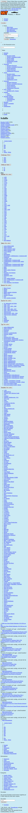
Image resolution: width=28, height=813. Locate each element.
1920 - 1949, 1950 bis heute (11, 310)
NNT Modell (7, 547)
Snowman (6, 590)
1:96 (5, 239)
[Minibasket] (1, 42)
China (5, 253)
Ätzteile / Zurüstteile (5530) (10, 786)
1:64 (5, 227)
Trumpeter (6, 608)
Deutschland (7, 254)
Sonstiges (9, 95)
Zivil (5, 296)
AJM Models (7, 404)
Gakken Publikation (9, 473)
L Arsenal (6, 511)
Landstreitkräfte (7, 349)
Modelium (6, 538)
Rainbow (6, 570)
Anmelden (3, 23)
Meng (5, 526)
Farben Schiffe (10, 60)
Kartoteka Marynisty (9, 507)
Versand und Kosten (9, 763)
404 (5, 145)
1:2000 (5, 195)
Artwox (6, 417)
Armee (5, 72)
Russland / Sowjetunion (9, 272)
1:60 (5, 225)
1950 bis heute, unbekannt (10, 314)
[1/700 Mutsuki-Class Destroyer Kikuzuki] (11, 672)
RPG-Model (7, 580)
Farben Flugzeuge (11, 69)
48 (4, 170)
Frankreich (6, 257)
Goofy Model (7, 479)
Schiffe (5, 54)
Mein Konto (10, 27)
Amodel (6, 410)
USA (5, 277)
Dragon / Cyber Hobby (9, 446)
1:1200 (5, 180)
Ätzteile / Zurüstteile (9, 103)
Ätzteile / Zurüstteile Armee (13, 75)
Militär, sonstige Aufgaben (10, 292)
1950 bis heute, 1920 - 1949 (11, 313)
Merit (5, 528)
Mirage (5, 532)
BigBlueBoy (7, 424)
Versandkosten (14, 807)
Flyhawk (6, 464)
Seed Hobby (7, 585)
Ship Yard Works (8, 587)
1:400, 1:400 (7, 209)
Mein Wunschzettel (8, 752)
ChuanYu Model (8, 435)
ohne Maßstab (7, 240)
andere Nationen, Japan (9, 248)
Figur (5, 335)
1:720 (5, 232)
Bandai (5, 420)
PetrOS (5, 560)
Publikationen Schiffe (12, 61)
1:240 (5, 197)
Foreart (5, 466)
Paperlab (6, 557)
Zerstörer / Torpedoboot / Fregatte (12, 380)
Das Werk (6, 441)
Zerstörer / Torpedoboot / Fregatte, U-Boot (14, 382)
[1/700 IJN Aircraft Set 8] (7, 713)
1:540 (5, 222)
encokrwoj (6, 453)
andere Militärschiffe (9, 246)
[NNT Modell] (12, 14)
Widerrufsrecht (7, 764)
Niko (5, 546)
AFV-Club (6, 398)
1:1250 (5, 183)
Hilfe (5, 746)
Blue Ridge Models (8, 427)
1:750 (5, 235)
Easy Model (7, 448)
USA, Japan (7, 281)
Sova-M (6, 591)
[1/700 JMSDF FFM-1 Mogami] (9, 655)
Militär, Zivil (7, 293)
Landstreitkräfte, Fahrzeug (10, 351)
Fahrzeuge (6, 81)
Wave (5, 612)
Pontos (5, 566)
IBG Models (7, 490)
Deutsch (6, 19)
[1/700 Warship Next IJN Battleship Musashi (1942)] (14, 631)
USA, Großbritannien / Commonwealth (13, 279)
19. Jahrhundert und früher (10, 303)
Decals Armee (10, 76)
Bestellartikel (10, 98)
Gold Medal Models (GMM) (11, 477)
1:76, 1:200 (6, 236)
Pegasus (6, 559)
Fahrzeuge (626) (8, 779)
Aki (5, 407)
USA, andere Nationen (9, 278)
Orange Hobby (7, 554)
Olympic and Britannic (9, 553)
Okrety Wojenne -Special (10, 552)
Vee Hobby (6, 609)
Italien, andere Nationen (9, 270)
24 (4, 169)
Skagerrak (9, 62)
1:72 (5, 230)
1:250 (5, 198)
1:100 (5, 178)
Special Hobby (7, 594)
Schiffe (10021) (7, 775)
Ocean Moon (7, 549)
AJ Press (6, 401)
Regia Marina (7, 571)
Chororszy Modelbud (9, 434)
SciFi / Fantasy (7, 89)
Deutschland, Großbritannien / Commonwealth (15, 256)
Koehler (6, 508)
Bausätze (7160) (8, 785)
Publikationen (7, 106)
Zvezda (5, 620)
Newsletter (6, 770)
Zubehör (6, 92)
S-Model (6, 581)
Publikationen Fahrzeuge (13, 88)
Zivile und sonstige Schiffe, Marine (12, 385)
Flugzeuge (6, 64)
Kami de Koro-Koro (9, 504)
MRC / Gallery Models (9, 540)
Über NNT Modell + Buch (10, 768)
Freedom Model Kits (9, 469)
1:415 (5, 211)
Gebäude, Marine (8, 344)
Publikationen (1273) (9, 789)
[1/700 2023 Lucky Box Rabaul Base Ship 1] (12, 695)
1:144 (5, 184)
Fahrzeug (6, 331)
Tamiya (5, 602)
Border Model (7, 429)
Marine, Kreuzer (8, 359)
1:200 (5, 194)
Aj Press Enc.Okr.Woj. (9, 403)
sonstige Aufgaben (8, 295)
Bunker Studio (7, 432)
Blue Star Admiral (8, 428)
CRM (5, 439)
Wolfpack (6, 615)
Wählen (5, 155)
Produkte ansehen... (5, 123)
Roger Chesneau (8, 578)
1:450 (5, 215)
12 (5, 164)
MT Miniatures (7, 542)
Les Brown (6, 514)
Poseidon (6, 567)
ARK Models (7, 414)
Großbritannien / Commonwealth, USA (13, 265)
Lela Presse (6, 512)
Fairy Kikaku (7, 457)
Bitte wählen (6, 174)
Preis (5, 160)
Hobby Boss (7, 484)
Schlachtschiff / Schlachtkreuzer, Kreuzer (14, 376)
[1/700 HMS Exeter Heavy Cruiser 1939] (11, 648)
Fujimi (5, 470)
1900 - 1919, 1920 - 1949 (10, 306)
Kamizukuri (7, 505)
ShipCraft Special (8, 588)
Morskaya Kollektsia (9, 539)
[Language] (1, 16)
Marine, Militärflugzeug (9, 362)
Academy (6, 396)
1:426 (5, 212)
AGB (5, 760)
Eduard (5, 450)
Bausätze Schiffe (11, 55)
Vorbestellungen (11, 99)
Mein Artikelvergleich (12, 28)
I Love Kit (6, 488)
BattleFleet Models (8, 421)
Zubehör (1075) (8, 782)
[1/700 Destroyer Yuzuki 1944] (8, 664)
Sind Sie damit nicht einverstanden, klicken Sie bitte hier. (11, 9)
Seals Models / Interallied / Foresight (13, 584)
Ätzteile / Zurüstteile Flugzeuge (14, 67)
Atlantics (6, 418)
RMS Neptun (7, 577)
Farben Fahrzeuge (11, 86)
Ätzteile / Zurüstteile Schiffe (14, 57)
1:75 (5, 233)
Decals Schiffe (10, 58)
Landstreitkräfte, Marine (10, 352)
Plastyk (5, 564)
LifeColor (6, 516)
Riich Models (7, 574)
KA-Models (7, 498)
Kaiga (5, 500)
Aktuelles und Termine (9, 767)
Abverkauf (9, 100)
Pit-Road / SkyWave (9, 563)
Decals (5, 105)
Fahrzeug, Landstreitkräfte (10, 333)
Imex (5, 494)
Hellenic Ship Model (9, 481)
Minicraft (6, 531)
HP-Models (6, 486)
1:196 (5, 192)
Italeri (5, 267)
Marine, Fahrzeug (8, 355)
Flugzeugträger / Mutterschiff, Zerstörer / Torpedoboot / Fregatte (14, 340)
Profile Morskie (7, 568)
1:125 (5, 181)
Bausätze (6, 102)
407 (5, 734)
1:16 (5, 187)
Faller (5, 459)
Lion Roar (6, 519)
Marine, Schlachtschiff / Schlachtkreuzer (14, 363)
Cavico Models (7, 251)
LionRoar (6, 521)
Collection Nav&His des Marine (12, 438)
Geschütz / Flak (7, 258)
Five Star (6, 462)
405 (5, 146)
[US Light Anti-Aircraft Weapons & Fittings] (12, 681)
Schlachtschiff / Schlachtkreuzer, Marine (13, 377)
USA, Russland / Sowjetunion (11, 282)
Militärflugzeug (7, 369)
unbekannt (6, 274)
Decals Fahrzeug (11, 85)
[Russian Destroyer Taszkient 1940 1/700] (11, 640)
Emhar (5, 452)
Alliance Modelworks (9, 408)
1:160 (5, 188)
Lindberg (6, 518)
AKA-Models (7, 405)
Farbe (8, 93)
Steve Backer (7, 597)
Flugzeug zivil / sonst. (9, 337)
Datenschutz (7, 761)
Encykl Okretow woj (9, 455)
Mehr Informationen (7, 630)
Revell (5, 573)
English (6, 20)
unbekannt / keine (8, 275)
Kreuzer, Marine (8, 348)
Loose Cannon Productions (10, 522)
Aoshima (6, 411)
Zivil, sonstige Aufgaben (10, 298)
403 (5, 728)
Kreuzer (6, 347)
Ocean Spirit (7, 550)
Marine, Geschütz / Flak (10, 358)
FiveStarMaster (7, 463)
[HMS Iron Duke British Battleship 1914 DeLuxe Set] (14, 624)
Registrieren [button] (13, 39)
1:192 (5, 191)
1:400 (5, 208)
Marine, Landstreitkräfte (10, 361)
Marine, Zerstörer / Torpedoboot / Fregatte (14, 365)
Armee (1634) (7, 778)
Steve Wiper (7, 598)
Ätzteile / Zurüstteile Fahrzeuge (14, 84)
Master (5, 525)
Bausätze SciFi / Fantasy (13, 91)
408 (5, 735)
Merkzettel (6, 750)
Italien (5, 268)
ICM (5, 491)
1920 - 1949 (7, 307)
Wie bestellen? (7, 766)
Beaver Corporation (8, 422)
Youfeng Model (7, 619)
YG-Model (6, 618)
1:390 (5, 206)
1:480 (5, 218)
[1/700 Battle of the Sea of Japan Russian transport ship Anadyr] (14, 705)
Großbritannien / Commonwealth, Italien (14, 264)
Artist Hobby (7, 415)
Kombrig (6, 509)
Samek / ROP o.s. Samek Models (12, 582)
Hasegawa (6, 480)
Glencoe (6, 474)
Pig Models (6, 561)
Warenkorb (6, 748)
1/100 (5, 177)
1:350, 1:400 (7, 205)
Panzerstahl (6, 556)
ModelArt (6, 536)
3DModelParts (7, 391)
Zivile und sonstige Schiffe (10, 383)
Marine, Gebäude (8, 356)
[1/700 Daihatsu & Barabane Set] (9, 688)
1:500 (5, 220)
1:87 (5, 237)
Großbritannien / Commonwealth (12, 260)
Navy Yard (6, 543)
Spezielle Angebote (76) (10, 784)
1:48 (5, 216)
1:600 (5, 226)
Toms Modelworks (8, 605)
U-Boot (5, 379)
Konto (5, 749)
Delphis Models (8, 442)
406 (5, 148)
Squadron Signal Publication (11, 595)
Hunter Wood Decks (9, 487)
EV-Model (6, 456)
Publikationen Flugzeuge (13, 71)
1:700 (5, 229)
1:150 (5, 185)
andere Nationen (8, 247)
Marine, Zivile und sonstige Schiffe (12, 366)
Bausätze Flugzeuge (12, 65)
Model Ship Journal (8, 533)
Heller (5, 483)
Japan (5, 271)
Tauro (5, 604)
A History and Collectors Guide (11, 393)
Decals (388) (7, 788)
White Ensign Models (9, 613)
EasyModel (6, 449)
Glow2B (6, 476)
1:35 (5, 202)
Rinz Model (7, 575)
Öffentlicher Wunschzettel (10, 753)
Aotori (5, 413)
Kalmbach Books (8, 502)
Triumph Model (7, 606)
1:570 (5, 223)
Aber (5, 394)
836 (5, 150)
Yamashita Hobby (8, 616)
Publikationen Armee (12, 79)
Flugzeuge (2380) (8, 776)
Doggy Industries (8, 445)
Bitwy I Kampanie (8, 425)
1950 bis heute (7, 312)
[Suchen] (1, 49)
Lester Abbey (7, 515)
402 (5, 727)
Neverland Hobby (8, 545)
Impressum (6, 759)
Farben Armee (10, 78)
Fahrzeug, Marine (8, 334)
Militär (5, 291)
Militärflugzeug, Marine (9, 370)
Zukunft (6, 321)
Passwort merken (9, 37)
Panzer (5, 372)
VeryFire (6, 611)
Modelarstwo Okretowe (9, 535)
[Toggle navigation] (1, 50)
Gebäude (6, 342)
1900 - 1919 (7, 305)
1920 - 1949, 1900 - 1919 (10, 309)
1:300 (5, 199)
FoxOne (6, 467)
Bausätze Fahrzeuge (12, 82)
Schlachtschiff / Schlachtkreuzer (11, 375)
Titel (5, 157)
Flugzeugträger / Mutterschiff (11, 338)
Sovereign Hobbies (8, 592)
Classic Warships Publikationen (11, 436)
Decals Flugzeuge (11, 68)
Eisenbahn (6, 330)
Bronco (5, 431)
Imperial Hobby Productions (11, 495)
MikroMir (6, 529)
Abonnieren (3, 802)
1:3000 (5, 201)
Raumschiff (6, 373)
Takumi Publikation (8, 601)
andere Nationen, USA (9, 250)
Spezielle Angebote (8, 96)
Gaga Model (7, 472)
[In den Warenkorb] (1, 639)
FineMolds (6, 460)
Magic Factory (7, 288)
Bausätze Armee (11, 74)
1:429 (5, 213)
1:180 (5, 190)
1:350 (5, 204)
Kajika (5, 501)
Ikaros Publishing (8, 493)
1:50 (5, 219)
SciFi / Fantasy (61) (8, 781)
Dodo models (7, 443)
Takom (5, 599)
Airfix (5, 400)
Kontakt (6, 745)
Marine (5, 289)
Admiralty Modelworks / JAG (11, 397)
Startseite (6, 53)
